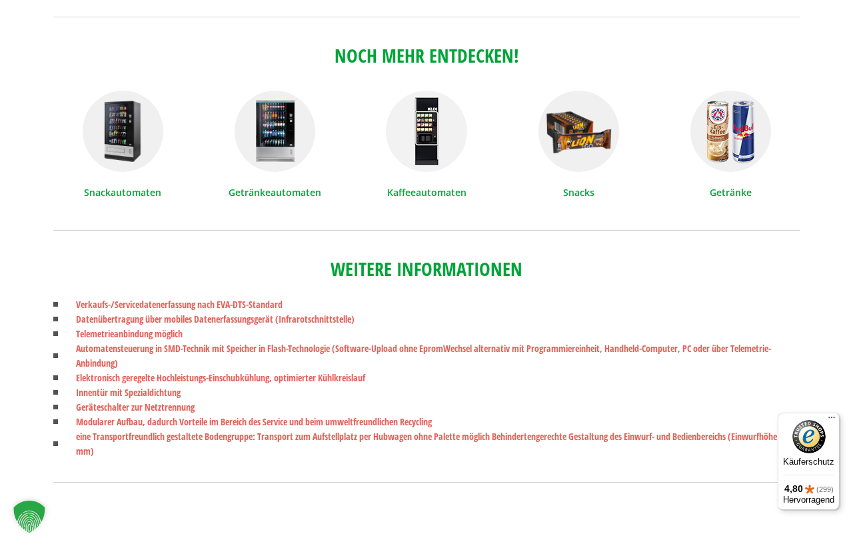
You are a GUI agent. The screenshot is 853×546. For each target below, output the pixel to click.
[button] (29, 516)
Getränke (731, 192)
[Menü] (832, 421)
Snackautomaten (122, 192)
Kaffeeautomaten (426, 192)
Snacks (578, 192)
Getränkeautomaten (275, 192)
